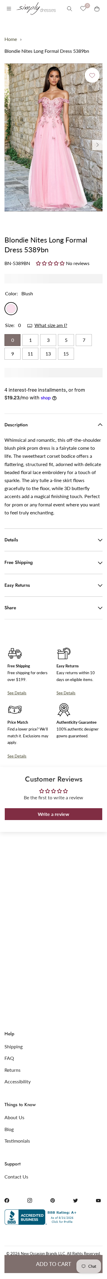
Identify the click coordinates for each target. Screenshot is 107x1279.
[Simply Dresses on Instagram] (30, 1200)
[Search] (69, 9)
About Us (14, 1117)
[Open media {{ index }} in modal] (53, 137)
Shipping (13, 1046)
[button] (51, 263)
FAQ (9, 1058)
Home (10, 39)
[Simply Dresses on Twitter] (75, 1200)
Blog (9, 1129)
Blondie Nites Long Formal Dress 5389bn (46, 51)
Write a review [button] (53, 814)
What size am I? (50, 325)
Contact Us (16, 1176)
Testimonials (17, 1141)
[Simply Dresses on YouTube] (98, 1200)
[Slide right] (97, 145)
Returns (12, 1070)
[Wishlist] (83, 8)
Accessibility (17, 1081)
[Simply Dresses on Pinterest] (52, 1200)
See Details (16, 692)
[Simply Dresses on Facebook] (7, 1200)
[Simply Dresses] (35, 8)
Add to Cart (53, 1264)
